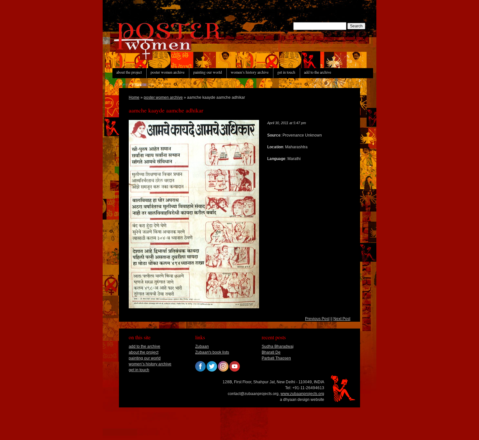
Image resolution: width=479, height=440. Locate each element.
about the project (129, 72)
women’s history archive (250, 72)
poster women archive (167, 72)
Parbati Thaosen (276, 358)
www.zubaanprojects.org (302, 393)
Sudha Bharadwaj (278, 346)
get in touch (286, 72)
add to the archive (317, 72)
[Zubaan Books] (200, 370)
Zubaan (202, 346)
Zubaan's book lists (212, 352)
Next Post (341, 318)
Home (134, 97)
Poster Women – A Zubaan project (155, 59)
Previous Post (317, 318)
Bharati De (271, 352)
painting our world (207, 72)
